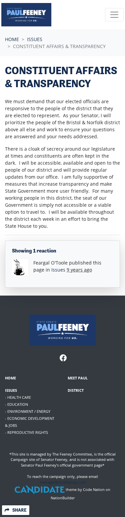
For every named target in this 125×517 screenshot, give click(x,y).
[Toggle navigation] (114, 14)
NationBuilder (63, 497)
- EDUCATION (16, 404)
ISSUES (11, 390)
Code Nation (94, 489)
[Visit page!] (63, 358)
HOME (10, 377)
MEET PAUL (78, 377)
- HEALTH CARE (18, 397)
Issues (34, 39)
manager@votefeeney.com (63, 482)
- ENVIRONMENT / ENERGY (27, 411)
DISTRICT (76, 390)
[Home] (26, 14)
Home (12, 39)
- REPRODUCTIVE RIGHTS (26, 432)
